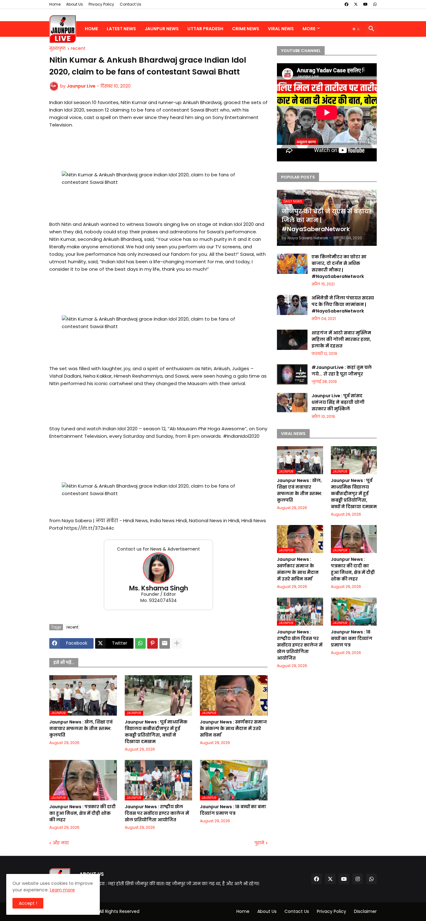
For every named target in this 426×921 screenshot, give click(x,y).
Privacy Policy (101, 4)
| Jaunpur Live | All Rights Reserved (102, 911)
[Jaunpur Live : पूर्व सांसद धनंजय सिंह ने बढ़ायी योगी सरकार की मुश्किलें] (292, 403)
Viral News (281, 29)
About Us (74, 4)
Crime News (245, 29)
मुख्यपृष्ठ (57, 48)
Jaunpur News (162, 29)
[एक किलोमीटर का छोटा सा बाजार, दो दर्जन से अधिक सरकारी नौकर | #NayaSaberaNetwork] (292, 264)
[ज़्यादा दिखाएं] (177, 643)
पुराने (259, 843)
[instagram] (357, 879)
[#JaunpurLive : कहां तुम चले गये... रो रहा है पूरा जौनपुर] (292, 374)
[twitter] (356, 4)
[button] (356, 29)
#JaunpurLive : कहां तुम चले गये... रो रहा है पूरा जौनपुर (342, 370)
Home (55, 4)
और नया (61, 843)
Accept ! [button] (28, 903)
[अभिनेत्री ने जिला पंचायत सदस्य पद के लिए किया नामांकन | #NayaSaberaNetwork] (292, 305)
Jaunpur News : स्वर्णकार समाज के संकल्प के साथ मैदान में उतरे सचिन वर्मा (233, 728)
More (309, 29)
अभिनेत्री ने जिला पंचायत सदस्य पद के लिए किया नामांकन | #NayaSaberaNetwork (343, 304)
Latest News (121, 29)
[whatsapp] (375, 4)
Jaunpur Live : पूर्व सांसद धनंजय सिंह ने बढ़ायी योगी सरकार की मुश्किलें (338, 402)
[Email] (164, 643)
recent (78, 48)
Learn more (62, 890)
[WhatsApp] (140, 643)
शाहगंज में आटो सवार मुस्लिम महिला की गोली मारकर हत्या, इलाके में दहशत (341, 339)
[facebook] (346, 4)
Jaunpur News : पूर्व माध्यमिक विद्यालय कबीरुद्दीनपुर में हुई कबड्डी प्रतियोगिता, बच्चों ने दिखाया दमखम (156, 732)
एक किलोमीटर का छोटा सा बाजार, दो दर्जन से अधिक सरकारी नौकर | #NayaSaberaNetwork (339, 266)
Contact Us (130, 4)
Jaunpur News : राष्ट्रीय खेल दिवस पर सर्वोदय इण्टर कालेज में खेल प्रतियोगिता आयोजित (157, 813)
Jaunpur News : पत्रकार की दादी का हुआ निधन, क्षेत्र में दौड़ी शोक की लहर (82, 813)
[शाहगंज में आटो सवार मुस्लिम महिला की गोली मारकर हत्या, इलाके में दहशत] (292, 340)
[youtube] (365, 4)
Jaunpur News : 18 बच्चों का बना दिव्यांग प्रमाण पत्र (233, 810)
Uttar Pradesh (205, 29)
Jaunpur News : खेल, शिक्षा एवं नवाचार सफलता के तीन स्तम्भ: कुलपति (81, 728)
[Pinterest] (152, 643)
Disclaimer (365, 911)
